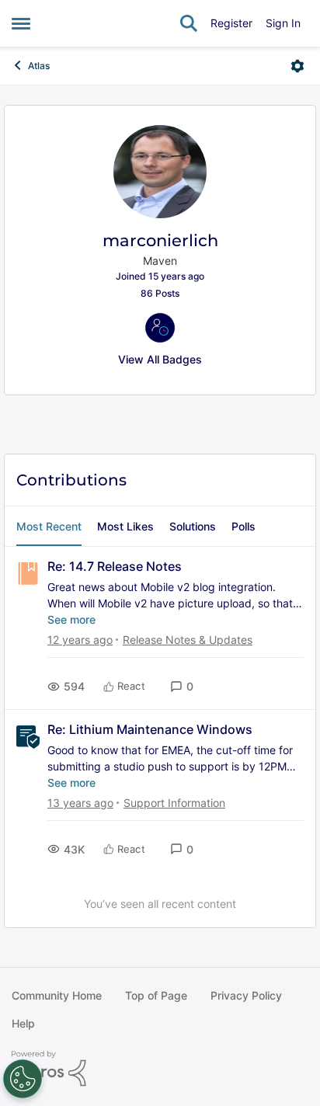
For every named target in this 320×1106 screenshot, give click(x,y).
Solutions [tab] (192, 526)
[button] (182, 686)
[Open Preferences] (22, 1078)
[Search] (188, 23)
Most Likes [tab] (125, 526)
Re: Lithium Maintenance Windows (149, 729)
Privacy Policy (246, 995)
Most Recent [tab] (49, 526)
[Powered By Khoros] (160, 1069)
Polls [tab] (243, 526)
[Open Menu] (297, 66)
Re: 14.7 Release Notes (114, 566)
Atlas (39, 65)
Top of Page (156, 995)
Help (23, 1023)
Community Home (57, 995)
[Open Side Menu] (21, 23)
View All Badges (160, 359)
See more (71, 619)
